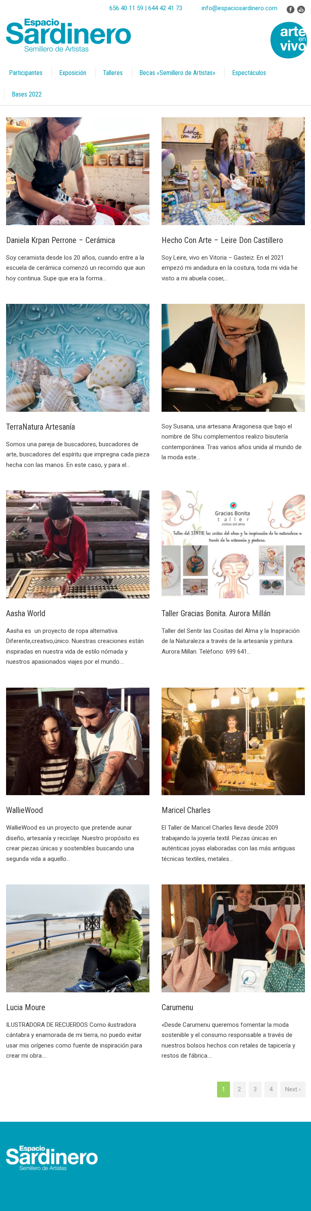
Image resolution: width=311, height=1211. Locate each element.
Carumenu (177, 1007)
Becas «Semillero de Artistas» (177, 73)
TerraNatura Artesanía (40, 427)
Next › (293, 1089)
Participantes (26, 73)
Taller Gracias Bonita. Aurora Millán (216, 613)
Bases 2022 (27, 94)
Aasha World (25, 613)
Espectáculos (249, 73)
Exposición (72, 73)
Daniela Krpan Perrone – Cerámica (60, 240)
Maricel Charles (186, 810)
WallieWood (24, 810)
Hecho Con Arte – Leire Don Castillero (222, 240)
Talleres (113, 73)
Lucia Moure (25, 1007)
